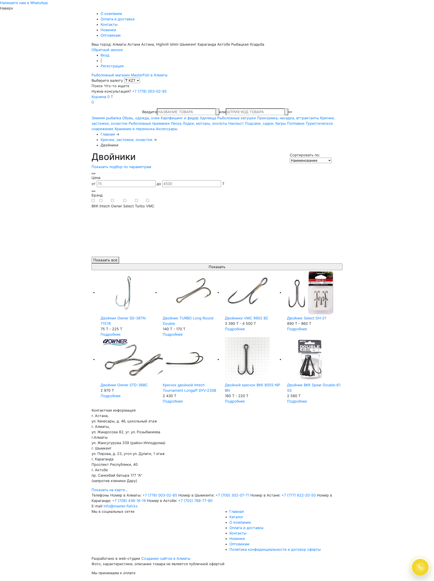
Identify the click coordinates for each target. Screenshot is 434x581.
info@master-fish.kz (121, 506)
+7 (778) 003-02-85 (149, 91)
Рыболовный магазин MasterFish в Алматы (129, 75)
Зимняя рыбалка (106, 118)
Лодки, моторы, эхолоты (205, 123)
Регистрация (112, 66)
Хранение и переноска (134, 129)
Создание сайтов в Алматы (165, 558)
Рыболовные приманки (149, 123)
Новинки (108, 30)
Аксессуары (166, 129)
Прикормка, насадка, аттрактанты (288, 118)
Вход (105, 55)
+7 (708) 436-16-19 (129, 500)
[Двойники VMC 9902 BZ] (252, 292)
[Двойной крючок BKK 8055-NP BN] (252, 359)
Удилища (208, 118)
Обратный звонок (107, 49)
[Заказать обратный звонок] (420, 567)
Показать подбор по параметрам (121, 166)
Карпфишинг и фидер (180, 118)
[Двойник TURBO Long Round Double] (190, 292)
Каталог (236, 517)
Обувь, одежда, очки (141, 118)
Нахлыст (236, 123)
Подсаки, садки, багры (265, 123)
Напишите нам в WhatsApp (24, 2)
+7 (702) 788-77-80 (195, 500)
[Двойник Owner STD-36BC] (128, 359)
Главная (108, 134)
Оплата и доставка (117, 19)
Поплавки (295, 123)
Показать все (105, 260)
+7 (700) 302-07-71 (232, 495)
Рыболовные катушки (236, 118)
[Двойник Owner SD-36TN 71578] (128, 292)
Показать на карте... (109, 489)
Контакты (109, 24)
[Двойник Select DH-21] (314, 292)
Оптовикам (110, 35)
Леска (176, 123)
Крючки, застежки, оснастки (126, 139)
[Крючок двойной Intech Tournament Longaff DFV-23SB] (190, 359)
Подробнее (110, 334)
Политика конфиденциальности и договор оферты (275, 549)
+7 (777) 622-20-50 (298, 495)
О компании (111, 13)
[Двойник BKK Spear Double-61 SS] (314, 359)
